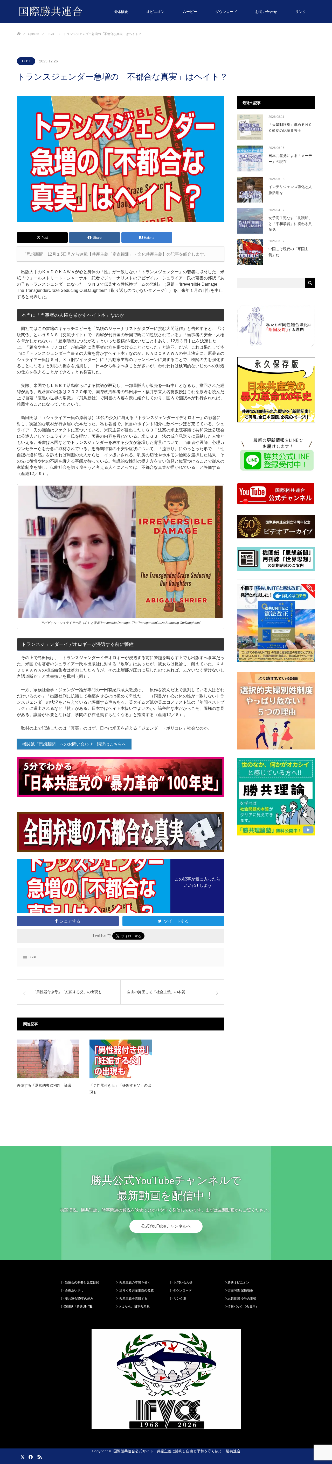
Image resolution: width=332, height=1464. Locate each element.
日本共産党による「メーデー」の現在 (290, 158)
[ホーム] (18, 25)
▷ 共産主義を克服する (132, 1298)
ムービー (190, 12)
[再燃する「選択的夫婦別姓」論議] (48, 1059)
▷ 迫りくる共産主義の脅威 (134, 1290)
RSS (39, 1456)
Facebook (30, 1456)
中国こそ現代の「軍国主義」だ (288, 252)
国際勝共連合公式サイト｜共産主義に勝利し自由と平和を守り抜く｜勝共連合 (176, 1451)
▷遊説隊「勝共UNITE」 (78, 1306)
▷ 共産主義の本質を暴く (132, 1282)
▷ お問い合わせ (181, 1282)
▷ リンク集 (178, 1298)
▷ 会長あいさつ (72, 1290)
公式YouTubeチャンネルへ (166, 1226)
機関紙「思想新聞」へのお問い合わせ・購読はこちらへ (74, 744)
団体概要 (121, 12)
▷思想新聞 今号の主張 (240, 1298)
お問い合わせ (266, 12)
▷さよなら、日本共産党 (132, 1306)
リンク (300, 12)
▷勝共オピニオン (236, 1282)
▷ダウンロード (181, 1290)
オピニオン (155, 12)
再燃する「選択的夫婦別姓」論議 (44, 1085)
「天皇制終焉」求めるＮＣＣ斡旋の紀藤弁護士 (290, 127)
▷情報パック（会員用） (241, 1306)
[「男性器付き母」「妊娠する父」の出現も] (120, 1059)
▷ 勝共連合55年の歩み (77, 1298)
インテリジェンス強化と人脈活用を (290, 189)
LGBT (26, 61)
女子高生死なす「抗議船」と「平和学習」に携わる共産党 (290, 224)
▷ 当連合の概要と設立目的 (80, 1282)
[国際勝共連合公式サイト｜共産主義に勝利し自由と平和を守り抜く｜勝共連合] (82, 12)
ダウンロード (226, 12)
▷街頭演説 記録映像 (238, 1290)
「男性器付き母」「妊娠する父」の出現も (120, 1088)
